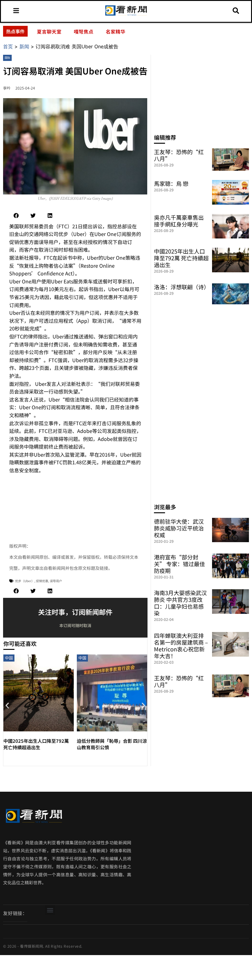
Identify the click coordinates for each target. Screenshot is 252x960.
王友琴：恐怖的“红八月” (179, 155)
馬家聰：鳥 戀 (171, 183)
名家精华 (115, 31)
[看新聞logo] (126, 15)
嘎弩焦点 (83, 31)
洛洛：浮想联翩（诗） (181, 287)
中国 (9, 658)
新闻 (24, 46)
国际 (7, 58)
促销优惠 (42, 580)
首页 (8, 46)
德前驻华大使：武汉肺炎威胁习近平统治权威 (179, 528)
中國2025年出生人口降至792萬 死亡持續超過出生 (36, 744)
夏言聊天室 (49, 31)
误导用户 (56, 580)
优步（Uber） (24, 580)
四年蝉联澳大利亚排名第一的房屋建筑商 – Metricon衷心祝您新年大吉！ (181, 645)
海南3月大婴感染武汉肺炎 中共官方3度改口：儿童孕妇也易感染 (180, 603)
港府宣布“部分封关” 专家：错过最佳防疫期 (179, 563)
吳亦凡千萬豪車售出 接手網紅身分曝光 (179, 220)
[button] (16, 215)
